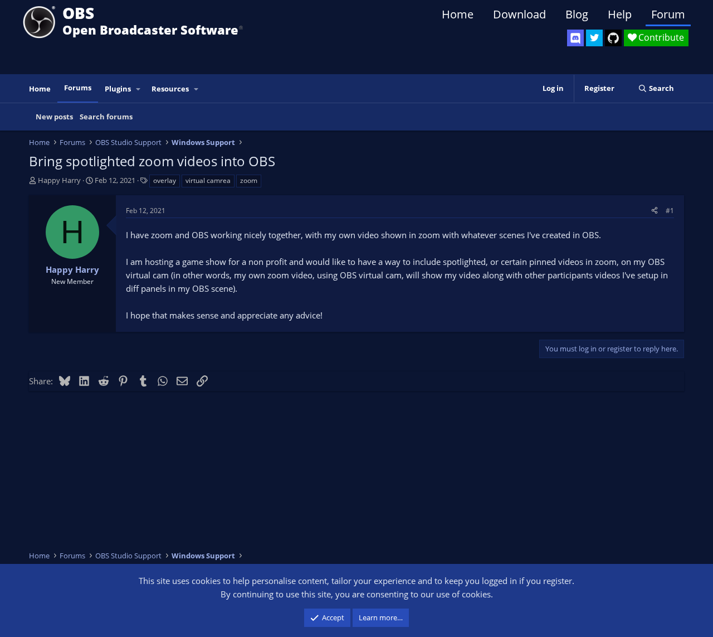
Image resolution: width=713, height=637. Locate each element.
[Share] (654, 211)
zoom (248, 180)
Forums (77, 88)
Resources (170, 89)
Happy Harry (59, 180)
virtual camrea (208, 180)
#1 (670, 210)
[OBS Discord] (575, 38)
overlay (164, 180)
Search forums (106, 117)
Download (519, 14)
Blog (576, 14)
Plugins (118, 89)
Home (457, 14)
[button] (138, 89)
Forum (668, 14)
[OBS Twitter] (594, 38)
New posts (54, 117)
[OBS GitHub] (613, 38)
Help (620, 14)
